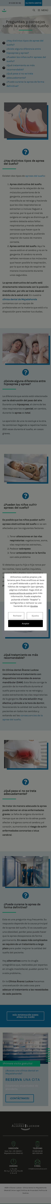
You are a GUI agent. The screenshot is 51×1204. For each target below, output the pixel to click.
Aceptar (25, 623)
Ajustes (34, 606)
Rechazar (17, 615)
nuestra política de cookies (20, 593)
